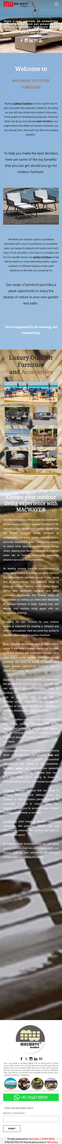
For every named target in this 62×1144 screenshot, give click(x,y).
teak (50, 754)
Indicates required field (18, 1108)
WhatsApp (52, 1142)
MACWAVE (49, 1139)
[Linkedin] (31, 41)
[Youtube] (40, 41)
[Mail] (35, 41)
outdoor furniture (23, 103)
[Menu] (56, 4)
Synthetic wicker (13, 768)
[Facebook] (21, 41)
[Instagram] (26, 41)
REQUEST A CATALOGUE (14, 1113)
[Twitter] (26, 1059)
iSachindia (34, 1139)
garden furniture (42, 257)
